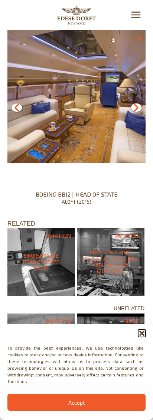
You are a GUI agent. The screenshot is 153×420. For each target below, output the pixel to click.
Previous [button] (16, 107)
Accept (76, 402)
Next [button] (136, 107)
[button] (142, 333)
